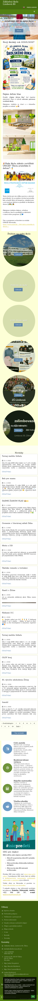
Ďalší (17, 726)
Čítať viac (19, 30)
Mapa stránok (8, 929)
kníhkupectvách (10, 878)
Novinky (7, 938)
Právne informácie (10, 920)
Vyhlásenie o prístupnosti (12, 917)
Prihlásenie (32, 7)
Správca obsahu (9, 911)
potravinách (21, 878)
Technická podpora (10, 914)
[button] (23, 7)
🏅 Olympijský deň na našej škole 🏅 (19, 21)
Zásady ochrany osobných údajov (15, 923)
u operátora (15, 880)
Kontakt (6, 935)
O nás (6, 932)
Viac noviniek (19, 733)
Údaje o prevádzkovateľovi (13, 926)
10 (12, 726)
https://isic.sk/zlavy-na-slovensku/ (14, 885)
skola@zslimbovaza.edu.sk (13, 949)
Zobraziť (18, 254)
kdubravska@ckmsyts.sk (12, 894)
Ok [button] (33, 996)
